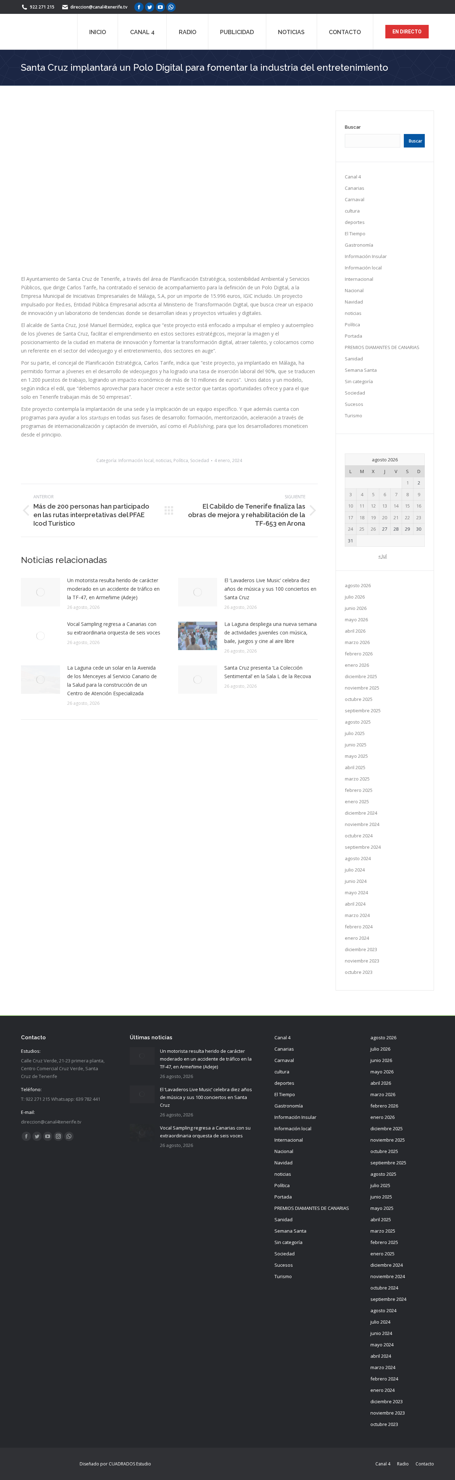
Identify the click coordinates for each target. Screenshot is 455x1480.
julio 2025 (355, 733)
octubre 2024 (359, 835)
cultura (352, 211)
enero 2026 (357, 665)
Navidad (354, 302)
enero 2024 (357, 938)
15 (407, 506)
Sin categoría (359, 381)
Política (180, 460)
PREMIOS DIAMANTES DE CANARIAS (382, 347)
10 (350, 506)
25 (361, 529)
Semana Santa (361, 370)
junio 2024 (355, 881)
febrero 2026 (359, 653)
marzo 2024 (357, 915)
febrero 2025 (359, 790)
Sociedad (199, 460)
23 (418, 517)
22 (407, 517)
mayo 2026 (356, 619)
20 (384, 517)
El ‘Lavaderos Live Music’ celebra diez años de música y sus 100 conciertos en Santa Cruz (270, 589)
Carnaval (354, 199)
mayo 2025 (356, 756)
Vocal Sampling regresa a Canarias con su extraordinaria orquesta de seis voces (113, 628)
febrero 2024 (359, 926)
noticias (163, 460)
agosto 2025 (358, 722)
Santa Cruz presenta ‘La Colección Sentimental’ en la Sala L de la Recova (267, 672)
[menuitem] (97, 31)
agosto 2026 (358, 585)
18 (361, 517)
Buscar (353, 127)
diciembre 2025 (361, 676)
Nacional (354, 290)
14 (396, 506)
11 (361, 506)
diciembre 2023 (361, 949)
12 (373, 506)
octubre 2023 (359, 972)
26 (373, 529)
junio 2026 (355, 608)
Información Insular (366, 256)
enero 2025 (357, 801)
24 (350, 529)
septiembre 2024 (363, 847)
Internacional (359, 279)
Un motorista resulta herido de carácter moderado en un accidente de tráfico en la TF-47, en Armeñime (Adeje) (113, 589)
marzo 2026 (357, 642)
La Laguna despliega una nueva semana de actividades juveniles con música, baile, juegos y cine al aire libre (270, 632)
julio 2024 (355, 870)
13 (384, 506)
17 (350, 517)
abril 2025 (355, 767)
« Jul (382, 556)
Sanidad (354, 358)
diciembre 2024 (361, 813)
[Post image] (40, 592)
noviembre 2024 (362, 824)
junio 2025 (355, 744)
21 (396, 517)
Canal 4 (353, 176)
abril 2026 (355, 631)
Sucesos (354, 404)
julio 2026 (355, 597)
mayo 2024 (356, 892)
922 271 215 (42, 7)
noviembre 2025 (362, 688)
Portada (353, 336)
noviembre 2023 (362, 961)
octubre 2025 (359, 699)
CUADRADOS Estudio (130, 1464)
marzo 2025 (357, 779)
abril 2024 (355, 904)
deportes (355, 222)
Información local (136, 460)
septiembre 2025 (363, 710)
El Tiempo (355, 233)
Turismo (353, 415)
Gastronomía (359, 245)
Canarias (354, 188)
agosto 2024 (358, 858)
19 (373, 517)
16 (418, 506)
